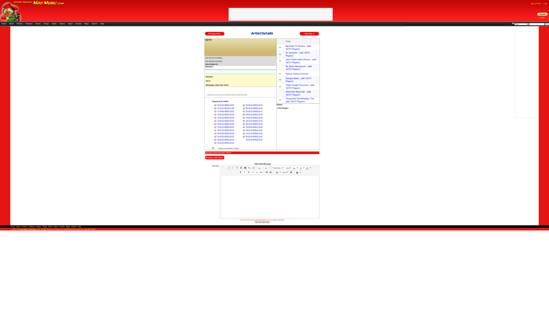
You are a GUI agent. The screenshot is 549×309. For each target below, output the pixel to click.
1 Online (542, 17)
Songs (46, 24)
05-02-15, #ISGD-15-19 (254, 108)
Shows (38, 24)
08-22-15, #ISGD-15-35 (225, 124)
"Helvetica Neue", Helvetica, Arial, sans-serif (278, 168)
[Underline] (248, 172)
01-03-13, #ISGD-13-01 (254, 136)
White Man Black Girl (295, 91)
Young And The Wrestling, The (300, 98)
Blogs (86, 24)
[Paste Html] (241, 168)
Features (29, 24)
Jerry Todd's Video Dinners (298, 59)
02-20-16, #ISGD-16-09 (225, 114)
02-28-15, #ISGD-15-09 (254, 127)
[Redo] (266, 168)
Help (102, 24)
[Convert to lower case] (249, 168)
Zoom (284, 172)
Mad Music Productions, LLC (30, 229)
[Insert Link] (266, 172)
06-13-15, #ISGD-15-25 (225, 136)
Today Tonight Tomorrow (297, 84)
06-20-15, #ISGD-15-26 (225, 133)
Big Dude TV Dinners (295, 45)
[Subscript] (256, 172)
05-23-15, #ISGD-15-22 (225, 139)
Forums (20, 24)
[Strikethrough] (261, 172)
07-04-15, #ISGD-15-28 (225, 127)
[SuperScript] (252, 172)
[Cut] (229, 168)
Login (545, 3)
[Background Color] (301, 168)
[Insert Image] (270, 172)
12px (287, 168)
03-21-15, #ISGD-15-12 (254, 117)
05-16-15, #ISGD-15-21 (225, 142)
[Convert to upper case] (253, 168)
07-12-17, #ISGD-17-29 (225, 108)
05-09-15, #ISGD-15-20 (254, 105)
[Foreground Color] (295, 168)
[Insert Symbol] (308, 168)
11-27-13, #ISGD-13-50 (254, 133)
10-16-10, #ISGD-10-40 (254, 139)
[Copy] (233, 168)
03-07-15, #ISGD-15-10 (254, 124)
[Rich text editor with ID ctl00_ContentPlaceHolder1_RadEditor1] (270, 196)
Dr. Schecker (291, 52)
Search (94, 24)
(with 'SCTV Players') (298, 47)
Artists (54, 24)
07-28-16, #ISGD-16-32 (225, 111)
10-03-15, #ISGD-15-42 (225, 120)
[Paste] (237, 168)
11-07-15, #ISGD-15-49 (225, 117)
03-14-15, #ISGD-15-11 (254, 120)
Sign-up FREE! (536, 3)
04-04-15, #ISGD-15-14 (254, 114)
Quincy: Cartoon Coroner (297, 73)
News (11, 24)
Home (4, 24)
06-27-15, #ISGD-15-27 (225, 130)
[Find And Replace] (245, 168)
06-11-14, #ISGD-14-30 (254, 130)
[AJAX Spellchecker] (278, 172)
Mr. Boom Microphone (296, 66)
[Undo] (260, 168)
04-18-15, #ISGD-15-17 (254, 111)
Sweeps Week (292, 78)
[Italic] (244, 172)
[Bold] (240, 172)
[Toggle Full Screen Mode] (291, 172)
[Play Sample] (280, 48)
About (70, 24)
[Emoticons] (298, 172)
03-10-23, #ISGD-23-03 (225, 105)
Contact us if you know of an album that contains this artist (227, 94)
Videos (62, 24)
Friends (78, 24)
